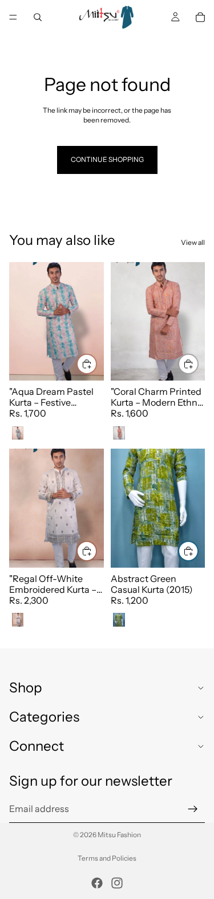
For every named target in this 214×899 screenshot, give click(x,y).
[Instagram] (117, 883)
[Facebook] (97, 883)
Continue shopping (107, 159)
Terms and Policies (107, 858)
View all (193, 242)
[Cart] (200, 17)
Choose (96, 363)
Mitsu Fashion (119, 834)
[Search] (37, 17)
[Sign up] (193, 809)
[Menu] (13, 17)
